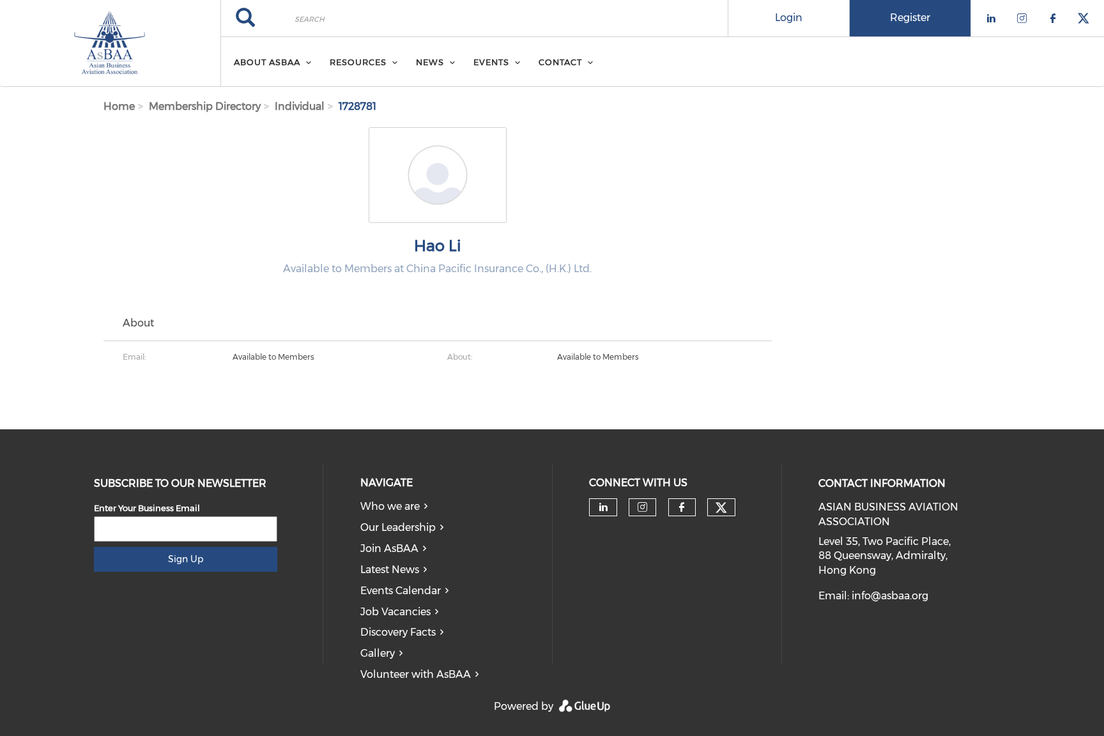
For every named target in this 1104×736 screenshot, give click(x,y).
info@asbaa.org (890, 596)
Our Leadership (398, 527)
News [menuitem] (430, 62)
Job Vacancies (395, 612)
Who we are (390, 506)
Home (119, 106)
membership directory (205, 106)
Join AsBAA (389, 548)
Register (910, 18)
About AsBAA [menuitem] (267, 62)
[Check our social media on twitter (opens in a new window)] (721, 508)
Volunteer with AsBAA (415, 674)
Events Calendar (400, 591)
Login (788, 18)
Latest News (389, 570)
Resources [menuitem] (358, 62)
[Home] (110, 43)
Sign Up (185, 559)
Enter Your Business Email (147, 508)
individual (300, 106)
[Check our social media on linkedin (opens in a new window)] (603, 507)
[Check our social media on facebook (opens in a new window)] (681, 507)
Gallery (377, 653)
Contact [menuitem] (560, 62)
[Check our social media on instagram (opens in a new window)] (642, 507)
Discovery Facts (398, 632)
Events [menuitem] (491, 62)
